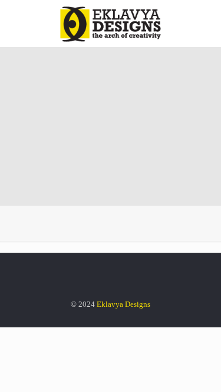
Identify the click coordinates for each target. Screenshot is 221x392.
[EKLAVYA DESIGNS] (110, 23)
